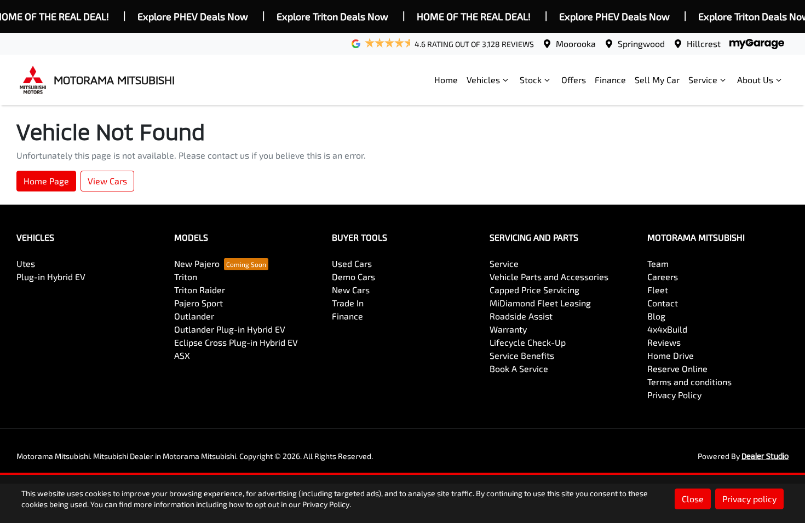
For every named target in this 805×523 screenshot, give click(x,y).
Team (658, 263)
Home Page (46, 181)
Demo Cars (353, 276)
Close (693, 498)
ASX (182, 355)
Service (702, 79)
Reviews (664, 342)
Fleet (657, 289)
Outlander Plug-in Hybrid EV (229, 329)
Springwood (641, 43)
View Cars (107, 181)
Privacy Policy (674, 395)
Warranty (508, 329)
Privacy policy (749, 498)
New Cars (351, 289)
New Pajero (197, 263)
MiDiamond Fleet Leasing (540, 303)
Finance (610, 79)
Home (446, 79)
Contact (662, 303)
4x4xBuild (667, 329)
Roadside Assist (521, 316)
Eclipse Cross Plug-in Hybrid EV (236, 342)
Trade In (348, 303)
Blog (656, 316)
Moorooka (576, 43)
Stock (531, 79)
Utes (25, 263)
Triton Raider (199, 289)
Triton (185, 276)
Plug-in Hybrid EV (50, 276)
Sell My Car (657, 79)
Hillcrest (704, 43)
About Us (755, 79)
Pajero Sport (198, 303)
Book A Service (519, 368)
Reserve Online (677, 368)
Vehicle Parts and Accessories (549, 276)
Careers (662, 276)
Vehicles (483, 79)
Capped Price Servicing (534, 289)
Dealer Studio (765, 456)
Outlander (194, 316)
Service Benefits (522, 355)
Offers (573, 79)
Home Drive (670, 355)
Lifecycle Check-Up (528, 342)
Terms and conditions (689, 381)
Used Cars (352, 263)
